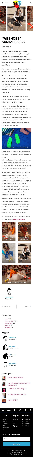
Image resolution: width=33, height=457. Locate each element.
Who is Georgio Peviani (15, 377)
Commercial (6, 47)
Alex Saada (12, 346)
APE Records (12, 355)
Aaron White (12, 337)
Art (6, 319)
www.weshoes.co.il (19, 219)
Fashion (7, 327)
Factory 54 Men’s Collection (17, 394)
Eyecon (7, 325)
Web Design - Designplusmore (16, 450)
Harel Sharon (9, 297)
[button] (5, 3)
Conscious (8, 323)
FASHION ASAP (13, 400)
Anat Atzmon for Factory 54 (17, 389)
